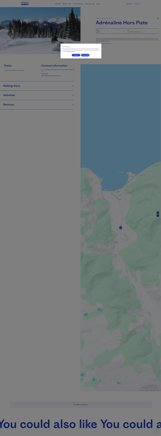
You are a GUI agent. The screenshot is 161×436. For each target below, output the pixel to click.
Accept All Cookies (85, 55)
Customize (76, 55)
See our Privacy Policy (71, 51)
